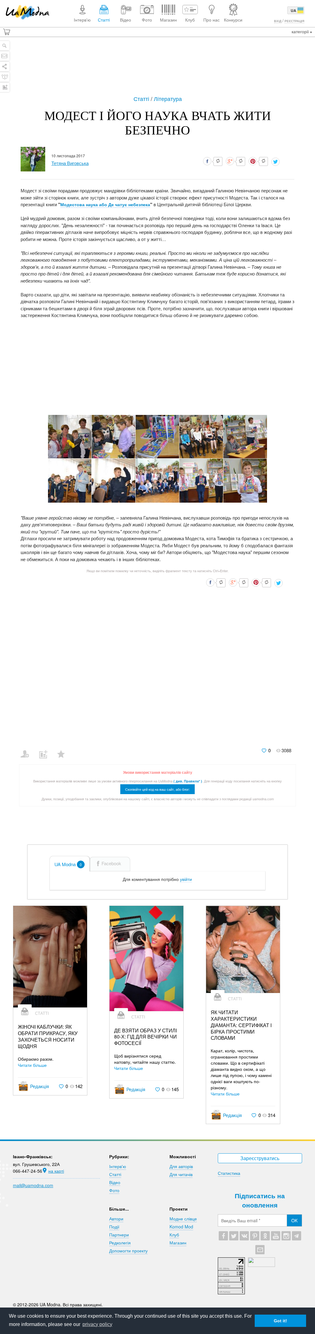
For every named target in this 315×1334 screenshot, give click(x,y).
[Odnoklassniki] (265, 1235)
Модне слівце (183, 1218)
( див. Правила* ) (187, 781)
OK (294, 1220)
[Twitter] (233, 1235)
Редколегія (120, 1243)
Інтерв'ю (117, 1166)
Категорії (301, 31)
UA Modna (68, 864)
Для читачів (181, 1174)
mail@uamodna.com (33, 1185)
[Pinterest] (254, 1235)
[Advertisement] (157, 65)
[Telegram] (296, 1235)
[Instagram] (286, 1235)
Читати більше (32, 1065)
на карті (56, 1171)
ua (293, 10)
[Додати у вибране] (64, 750)
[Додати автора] (27, 750)
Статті (142, 98)
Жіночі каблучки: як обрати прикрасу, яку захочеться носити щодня (48, 1036)
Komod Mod (181, 1227)
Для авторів (181, 1166)
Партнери (119, 1235)
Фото (114, 1190)
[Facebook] (223, 1235)
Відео (114, 1182)
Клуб (174, 1235)
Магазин (177, 1243)
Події (114, 1227)
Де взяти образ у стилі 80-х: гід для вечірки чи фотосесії (145, 1037)
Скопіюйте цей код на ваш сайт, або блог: (157, 789)
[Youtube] (275, 1235)
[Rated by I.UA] (261, 1265)
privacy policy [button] (97, 1324)
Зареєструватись (259, 1158)
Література (168, 98)
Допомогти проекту (128, 1251)
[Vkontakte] (244, 1235)
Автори (116, 1218)
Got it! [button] (280, 1320)
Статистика (229, 1173)
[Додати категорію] (46, 750)
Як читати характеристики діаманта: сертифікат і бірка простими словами (241, 1025)
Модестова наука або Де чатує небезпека (105, 204)
